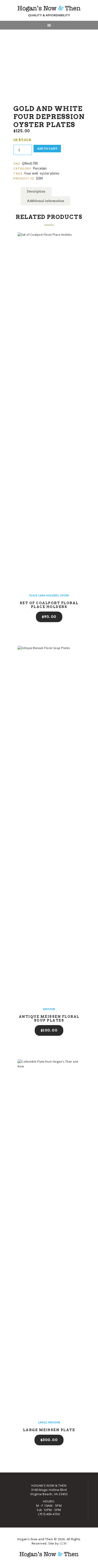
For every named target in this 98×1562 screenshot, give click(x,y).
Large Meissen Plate (49, 1430)
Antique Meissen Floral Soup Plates (49, 1018)
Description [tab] (36, 191)
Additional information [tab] (45, 201)
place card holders (44, 595)
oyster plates (49, 173)
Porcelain (40, 168)
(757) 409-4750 (49, 1514)
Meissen (49, 1009)
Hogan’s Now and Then (35, 1539)
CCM (63, 1543)
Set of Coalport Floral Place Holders (49, 605)
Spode (64, 595)
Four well (31, 173)
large (42, 1422)
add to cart (47, 148)
